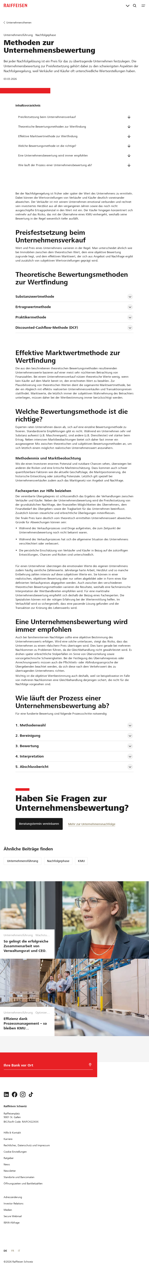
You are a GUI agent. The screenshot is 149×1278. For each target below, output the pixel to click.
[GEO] (90, 1065)
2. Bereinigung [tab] (27, 736)
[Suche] (134, 5)
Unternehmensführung (22, 861)
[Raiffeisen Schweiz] (15, 5)
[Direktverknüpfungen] (127, 5)
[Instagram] (22, 1094)
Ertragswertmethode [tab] (33, 307)
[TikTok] (31, 1094)
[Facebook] (14, 1094)
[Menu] (143, 5)
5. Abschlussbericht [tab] (32, 767)
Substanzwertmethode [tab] (34, 296)
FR (12, 1250)
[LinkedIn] (6, 1094)
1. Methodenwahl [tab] (30, 725)
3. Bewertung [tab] (27, 746)
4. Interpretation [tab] (29, 756)
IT (19, 1250)
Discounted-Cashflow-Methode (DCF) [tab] (46, 327)
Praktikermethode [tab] (30, 317)
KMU (81, 861)
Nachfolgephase (58, 861)
